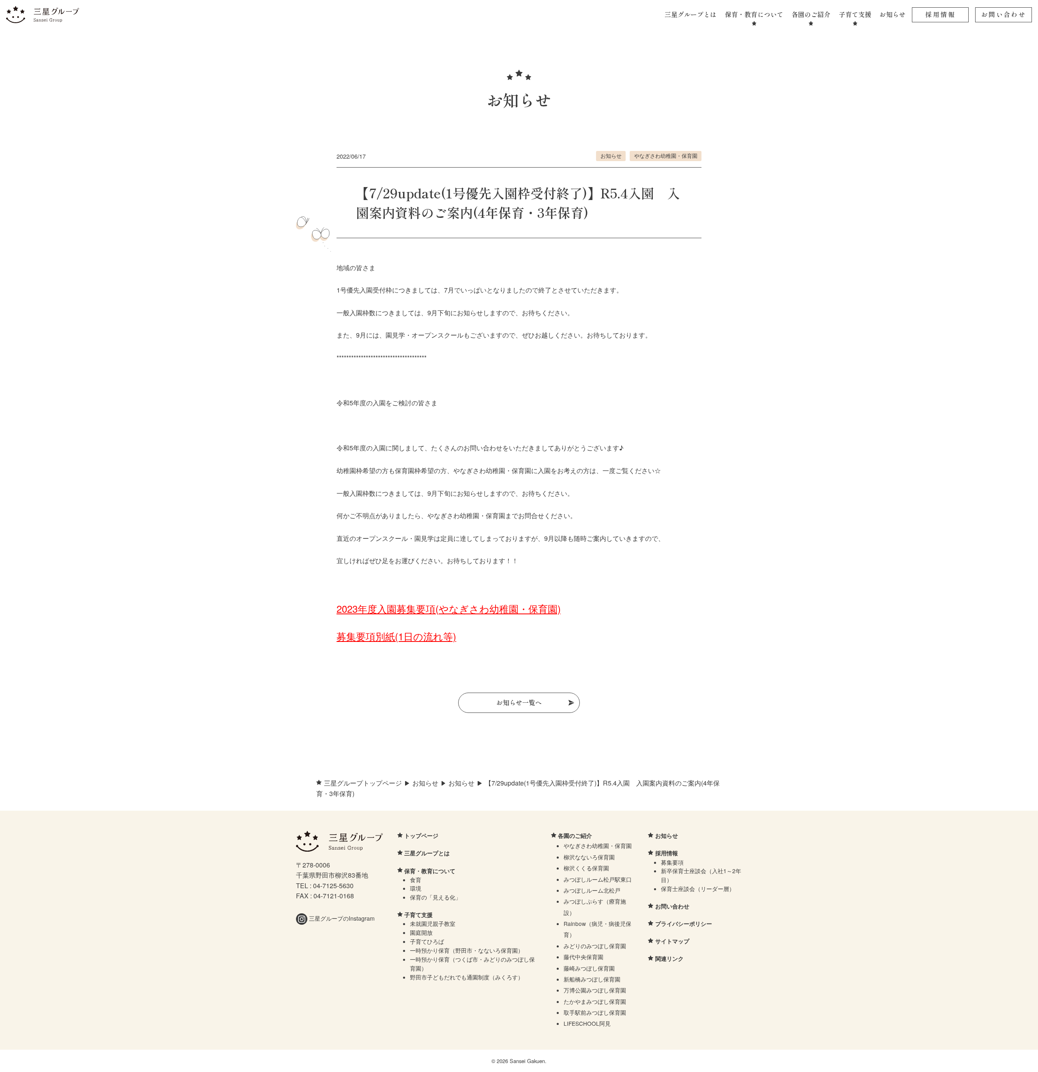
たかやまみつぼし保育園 (595, 1001)
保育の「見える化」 (435, 897)
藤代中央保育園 (583, 957)
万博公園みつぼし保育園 (595, 990)
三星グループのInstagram (341, 918)
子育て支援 (855, 14)
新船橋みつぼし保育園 (592, 979)
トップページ (421, 835)
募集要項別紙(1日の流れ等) (396, 636)
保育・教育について (754, 14)
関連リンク (669, 958)
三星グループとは (690, 14)
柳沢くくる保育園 (586, 868)
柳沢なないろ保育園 (589, 857)
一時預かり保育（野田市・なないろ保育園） (466, 950)
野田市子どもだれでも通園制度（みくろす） (466, 977)
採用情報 (940, 14)
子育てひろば (427, 941)
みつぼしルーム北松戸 (592, 890)
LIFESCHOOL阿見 (587, 1023)
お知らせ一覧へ (519, 702)
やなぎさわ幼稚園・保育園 (665, 155)
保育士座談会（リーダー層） (698, 889)
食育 (415, 880)
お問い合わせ (1003, 14)
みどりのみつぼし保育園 (595, 946)
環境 (415, 888)
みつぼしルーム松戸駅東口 (598, 879)
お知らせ (892, 14)
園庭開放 (421, 932)
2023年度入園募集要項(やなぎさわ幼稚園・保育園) (449, 608)
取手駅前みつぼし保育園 (595, 1012)
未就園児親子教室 (432, 923)
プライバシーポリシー (683, 923)
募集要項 (672, 862)
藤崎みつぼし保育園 (589, 968)
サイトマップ (672, 941)
